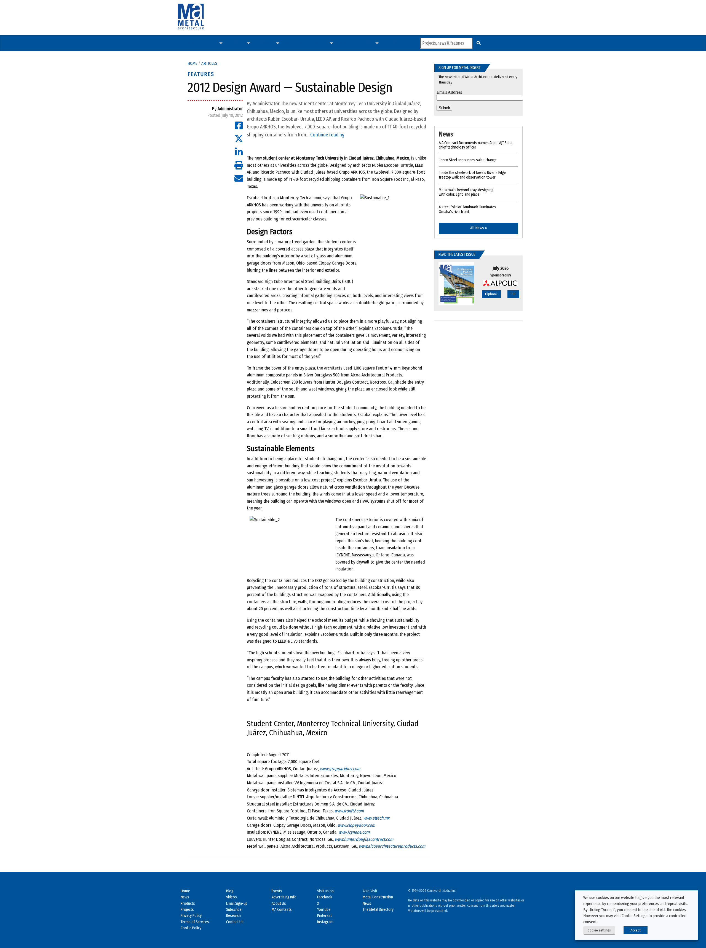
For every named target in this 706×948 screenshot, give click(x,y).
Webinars (343, 43)
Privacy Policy (191, 915)
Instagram (325, 922)
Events (277, 891)
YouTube (323, 909)
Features (201, 74)
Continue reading (327, 135)
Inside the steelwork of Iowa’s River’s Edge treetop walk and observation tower (472, 175)
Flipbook (491, 294)
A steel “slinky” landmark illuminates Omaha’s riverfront (467, 209)
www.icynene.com (354, 832)
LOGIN (404, 43)
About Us (279, 903)
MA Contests (282, 909)
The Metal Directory (378, 909)
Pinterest (324, 915)
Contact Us (235, 922)
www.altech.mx (376, 818)
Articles (209, 43)
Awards (320, 43)
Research (233, 915)
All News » (478, 228)
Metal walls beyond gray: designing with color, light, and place (466, 192)
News (192, 43)
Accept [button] (635, 930)
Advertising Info (284, 897)
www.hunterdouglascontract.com (364, 839)
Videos (302, 43)
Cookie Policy (191, 928)
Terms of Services (195, 922)
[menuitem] (192, 43)
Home (192, 63)
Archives (365, 43)
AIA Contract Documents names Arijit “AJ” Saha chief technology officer (475, 145)
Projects (236, 43)
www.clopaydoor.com (356, 825)
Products (265, 43)
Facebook (324, 897)
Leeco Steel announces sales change (468, 160)
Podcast (288, 43)
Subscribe (389, 43)
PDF (513, 294)
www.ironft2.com (349, 811)
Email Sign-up (236, 903)
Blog (229, 891)
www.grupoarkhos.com (340, 768)
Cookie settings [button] (599, 930)
